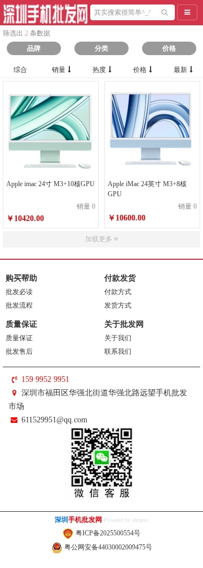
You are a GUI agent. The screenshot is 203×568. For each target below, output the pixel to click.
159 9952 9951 (45, 379)
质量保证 (19, 338)
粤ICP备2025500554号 (107, 533)
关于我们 (117, 338)
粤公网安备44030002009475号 (107, 547)
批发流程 (19, 305)
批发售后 (19, 351)
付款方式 (117, 292)
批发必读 (19, 292)
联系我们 (117, 351)
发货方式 (117, 305)
